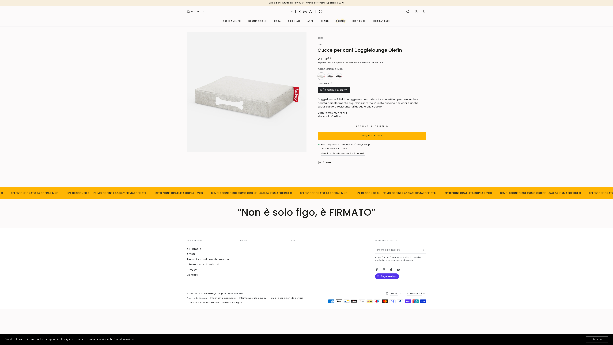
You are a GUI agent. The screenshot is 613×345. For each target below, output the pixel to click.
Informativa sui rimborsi (203, 264)
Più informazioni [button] (124, 339)
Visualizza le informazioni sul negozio (343, 153)
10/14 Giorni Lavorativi (334, 90)
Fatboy (321, 45)
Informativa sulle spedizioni (204, 302)
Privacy (192, 270)
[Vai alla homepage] (306, 12)
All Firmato (194, 249)
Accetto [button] (597, 339)
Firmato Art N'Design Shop (209, 293)
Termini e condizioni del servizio (208, 259)
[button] (408, 11)
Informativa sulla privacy (252, 298)
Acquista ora (372, 135)
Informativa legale (232, 302)
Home (320, 38)
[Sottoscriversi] (424, 249)
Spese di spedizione (346, 62)
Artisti (191, 254)
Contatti (192, 275)
